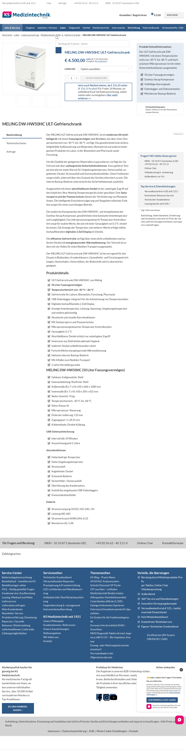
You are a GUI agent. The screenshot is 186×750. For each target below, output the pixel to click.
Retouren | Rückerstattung (16, 625)
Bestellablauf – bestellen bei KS (19, 581)
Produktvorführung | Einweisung (19, 617)
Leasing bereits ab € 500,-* (157, 203)
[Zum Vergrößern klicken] (8, 49)
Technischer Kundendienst (157, 199)
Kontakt (47, 641)
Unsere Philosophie (53, 621)
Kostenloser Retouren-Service (159, 195)
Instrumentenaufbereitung (57, 609)
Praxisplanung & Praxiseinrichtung (61, 585)
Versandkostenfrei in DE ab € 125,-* (162, 191)
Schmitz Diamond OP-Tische (105, 585)
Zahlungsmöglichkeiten (14, 633)
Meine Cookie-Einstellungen (112, 731)
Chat (48, 3)
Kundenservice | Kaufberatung (18, 593)
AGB (91, 731)
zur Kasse (172, 15)
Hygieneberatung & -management (61, 605)
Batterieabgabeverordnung (17, 577)
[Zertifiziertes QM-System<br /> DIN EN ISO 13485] (141, 637)
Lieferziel (70, 68)
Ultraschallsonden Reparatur (58, 581)
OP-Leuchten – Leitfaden (103, 589)
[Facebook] (99, 697)
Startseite (7, 35)
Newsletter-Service (12, 613)
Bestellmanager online (14, 585)
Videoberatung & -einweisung (159, 172)
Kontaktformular (173, 543)
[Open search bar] (57, 38)
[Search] (58, 50)
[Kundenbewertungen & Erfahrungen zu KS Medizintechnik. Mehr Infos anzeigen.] (65, 676)
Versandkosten (101, 61)
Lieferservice (9, 601)
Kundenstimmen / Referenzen (59, 625)
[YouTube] (113, 697)
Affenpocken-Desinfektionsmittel (108, 597)
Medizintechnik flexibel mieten (106, 593)
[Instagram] (106, 697)
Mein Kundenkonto (12, 609)
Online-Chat (150, 168)
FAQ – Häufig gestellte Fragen (18, 589)
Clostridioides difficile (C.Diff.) (106, 601)
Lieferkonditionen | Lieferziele (18, 629)
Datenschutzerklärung (74, 731)
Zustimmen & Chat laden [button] (162, 700)
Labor (17, 35)
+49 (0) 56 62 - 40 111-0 (157, 164)
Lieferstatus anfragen (13, 605)
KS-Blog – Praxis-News (102, 577)
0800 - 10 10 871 (153, 161)
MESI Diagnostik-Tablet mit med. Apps (110, 633)
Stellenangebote (52, 633)
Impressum (54, 731)
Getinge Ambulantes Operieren (107, 605)
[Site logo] (26, 14)
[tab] (22, 135)
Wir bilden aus (51, 637)
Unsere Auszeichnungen (56, 629)
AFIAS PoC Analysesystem (104, 581)
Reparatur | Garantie (13, 621)
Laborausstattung (30, 35)
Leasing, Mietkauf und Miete (17, 597)
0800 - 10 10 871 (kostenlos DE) (65, 543)
